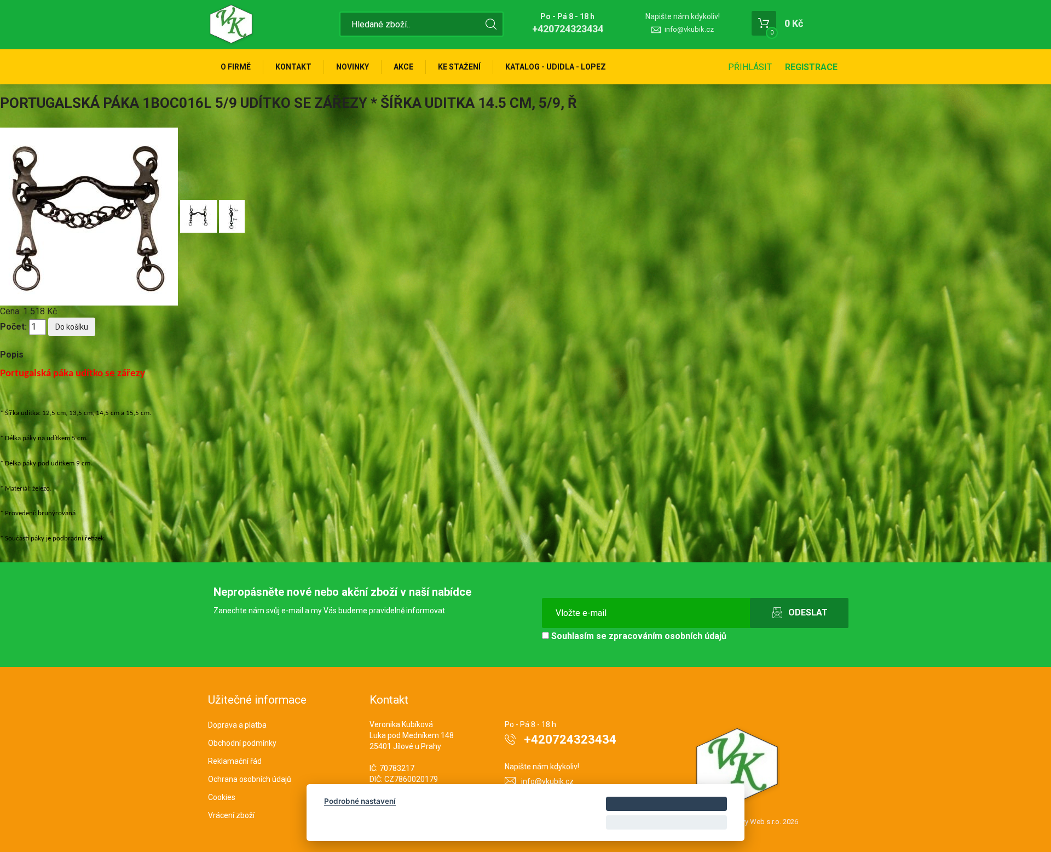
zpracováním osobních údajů (667, 636)
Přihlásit (750, 67)
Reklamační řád (235, 761)
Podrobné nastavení (360, 801)
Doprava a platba (237, 725)
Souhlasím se (637, 636)
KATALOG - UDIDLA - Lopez (555, 66)
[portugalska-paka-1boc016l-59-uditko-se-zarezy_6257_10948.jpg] (232, 215)
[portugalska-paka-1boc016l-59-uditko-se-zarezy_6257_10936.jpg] (199, 215)
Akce (403, 66)
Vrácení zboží (231, 815)
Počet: (13, 326)
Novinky (352, 66)
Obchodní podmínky (242, 743)
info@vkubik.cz (689, 29)
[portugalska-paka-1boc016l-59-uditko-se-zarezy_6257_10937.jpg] (90, 215)
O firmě (236, 66)
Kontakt (293, 66)
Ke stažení (459, 66)
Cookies (221, 797)
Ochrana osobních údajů (249, 779)
